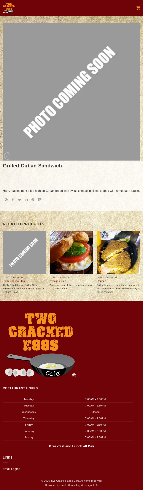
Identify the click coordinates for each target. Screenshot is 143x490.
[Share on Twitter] (20, 200)
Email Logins (11, 468)
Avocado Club (58, 280)
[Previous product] (6, 178)
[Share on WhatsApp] (6, 200)
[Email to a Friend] (26, 200)
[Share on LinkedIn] (40, 200)
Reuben (101, 280)
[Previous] (3, 265)
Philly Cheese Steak (14, 280)
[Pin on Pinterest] (33, 200)
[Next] (140, 265)
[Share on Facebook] (13, 200)
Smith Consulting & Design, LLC (79, 484)
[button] (131, 7)
